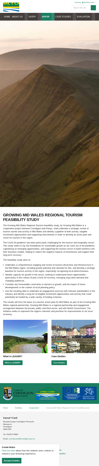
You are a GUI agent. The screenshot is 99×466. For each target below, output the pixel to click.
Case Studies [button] (59, 363)
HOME (7, 17)
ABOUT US (17, 17)
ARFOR (45, 17)
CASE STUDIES (63, 17)
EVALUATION (83, 17)
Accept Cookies (11, 461)
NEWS (7, 24)
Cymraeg (78, 2)
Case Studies (59, 453)
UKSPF (32, 17)
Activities (57, 450)
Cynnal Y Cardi (11, 7)
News (55, 457)
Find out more (8, 450)
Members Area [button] (89, 2)
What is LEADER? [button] (13, 363)
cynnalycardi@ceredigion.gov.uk (22, 439)
